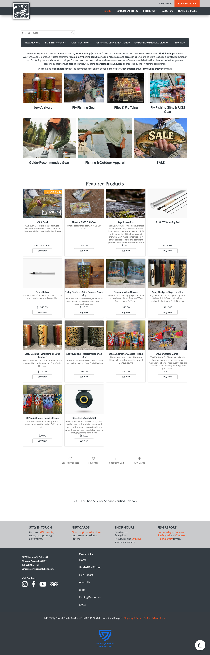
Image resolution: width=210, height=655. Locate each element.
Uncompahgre (165, 532)
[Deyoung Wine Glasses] (125, 273)
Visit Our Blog (29, 578)
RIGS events (46, 532)
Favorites (93, 462)
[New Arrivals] (42, 88)
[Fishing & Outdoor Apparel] (105, 138)
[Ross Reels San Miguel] (84, 399)
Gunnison (179, 532)
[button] (179, 42)
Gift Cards (139, 462)
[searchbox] (48, 32)
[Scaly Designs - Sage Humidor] (167, 273)
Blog (82, 589)
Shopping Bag (116, 462)
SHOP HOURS (124, 527)
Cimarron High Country (171, 537)
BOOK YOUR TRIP (187, 3)
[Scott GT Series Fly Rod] (167, 203)
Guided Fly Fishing (127, 11)
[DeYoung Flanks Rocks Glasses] (42, 399)
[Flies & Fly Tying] (126, 88)
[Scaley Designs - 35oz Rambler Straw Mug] (84, 273)
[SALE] (161, 138)
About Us (84, 582)
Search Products (70, 462)
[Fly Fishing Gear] (84, 88)
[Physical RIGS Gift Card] (84, 203)
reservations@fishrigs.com (41, 568)
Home (82, 559)
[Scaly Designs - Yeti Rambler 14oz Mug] (84, 335)
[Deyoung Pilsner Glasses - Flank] (125, 335)
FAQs (82, 604)
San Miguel (163, 535)
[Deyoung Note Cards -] (167, 335)
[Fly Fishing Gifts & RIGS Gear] (167, 88)
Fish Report (150, 11)
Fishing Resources (90, 597)
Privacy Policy (159, 618)
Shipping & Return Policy (137, 618)
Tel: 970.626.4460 (30, 565)
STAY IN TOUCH (40, 527)
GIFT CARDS (81, 527)
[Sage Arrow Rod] (125, 203)
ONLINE (137, 538)
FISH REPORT (166, 527)
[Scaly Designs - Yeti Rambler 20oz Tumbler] (42, 335)
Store (108, 11)
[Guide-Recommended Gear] (49, 138)
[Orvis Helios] (42, 273)
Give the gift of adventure (86, 532)
